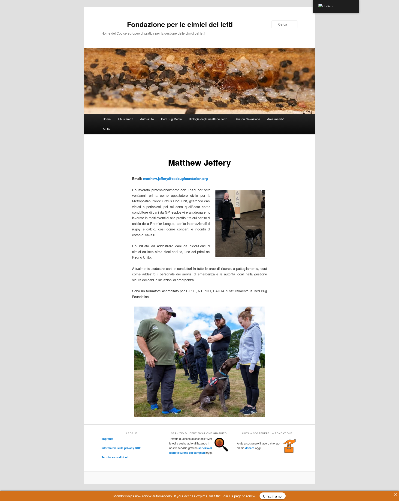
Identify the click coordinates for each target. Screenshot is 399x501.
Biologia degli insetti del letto (208, 119)
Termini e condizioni (114, 457)
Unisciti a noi (272, 495)
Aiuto (106, 129)
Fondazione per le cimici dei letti (180, 24)
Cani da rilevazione (247, 119)
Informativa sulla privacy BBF (121, 448)
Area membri (275, 119)
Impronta (107, 439)
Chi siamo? (125, 119)
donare (249, 448)
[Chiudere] (395, 494)
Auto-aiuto (147, 119)
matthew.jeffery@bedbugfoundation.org (175, 178)
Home (107, 119)
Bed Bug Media (171, 119)
